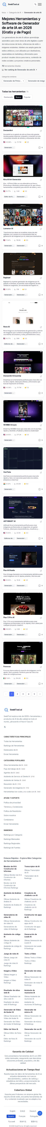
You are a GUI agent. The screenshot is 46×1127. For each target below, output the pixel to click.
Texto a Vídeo (30, 954)
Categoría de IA (15, 13)
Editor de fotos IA (9, 197)
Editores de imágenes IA (9, 344)
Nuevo (18, 97)
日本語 (22, 1111)
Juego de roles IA (11, 954)
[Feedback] (40, 1113)
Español (11, 1116)
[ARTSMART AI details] (23, 518)
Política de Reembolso (12, 811)
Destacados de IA (11, 750)
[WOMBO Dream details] (23, 421)
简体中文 (23, 1121)
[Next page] (40, 694)
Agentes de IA (11, 773)
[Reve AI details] (23, 324)
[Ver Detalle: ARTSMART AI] (41, 521)
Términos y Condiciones (13, 807)
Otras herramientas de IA (15, 765)
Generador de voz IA (33, 1029)
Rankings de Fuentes (12, 848)
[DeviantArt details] (23, 128)
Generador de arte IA (9, 147)
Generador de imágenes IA (22, 246)
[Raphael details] (23, 275)
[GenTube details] (23, 469)
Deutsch (33, 1111)
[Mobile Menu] (40, 4)
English (12, 1111)
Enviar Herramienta (11, 754)
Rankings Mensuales (12, 839)
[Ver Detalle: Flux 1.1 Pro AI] (41, 618)
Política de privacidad (12, 803)
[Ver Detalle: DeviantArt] (41, 130)
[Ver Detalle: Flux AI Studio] (41, 570)
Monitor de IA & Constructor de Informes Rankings (11, 885)
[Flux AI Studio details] (23, 567)
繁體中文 (34, 1121)
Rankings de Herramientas (14, 746)
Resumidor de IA (12, 784)
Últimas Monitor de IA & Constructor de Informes (13, 877)
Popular (27, 97)
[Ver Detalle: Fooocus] (41, 667)
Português (34, 1116)
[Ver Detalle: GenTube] (41, 472)
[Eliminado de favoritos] (39, 147)
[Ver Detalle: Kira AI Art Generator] (41, 180)
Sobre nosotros (10, 815)
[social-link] (5, 727)
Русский (11, 1121)
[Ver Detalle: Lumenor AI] (41, 229)
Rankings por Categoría (13, 835)
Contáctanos (9, 820)
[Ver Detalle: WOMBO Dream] (41, 425)
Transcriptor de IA (32, 866)
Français (22, 1116)
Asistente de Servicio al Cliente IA (19, 776)
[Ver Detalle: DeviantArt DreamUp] (41, 376)
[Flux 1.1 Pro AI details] (23, 615)
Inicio (4, 13)
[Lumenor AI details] (23, 226)
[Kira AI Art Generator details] (23, 177)
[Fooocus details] (23, 664)
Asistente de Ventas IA (15, 780)
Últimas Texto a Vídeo (33, 958)
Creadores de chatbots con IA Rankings (30, 907)
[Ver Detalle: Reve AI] (41, 327)
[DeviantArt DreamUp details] (23, 373)
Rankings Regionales (12, 843)
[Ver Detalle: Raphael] (41, 278)
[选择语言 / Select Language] (35, 4)
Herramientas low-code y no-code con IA (22, 792)
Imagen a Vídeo (10, 971)
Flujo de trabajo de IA (14, 769)
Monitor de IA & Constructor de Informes (10, 868)
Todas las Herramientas (13, 741)
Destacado (8, 97)
